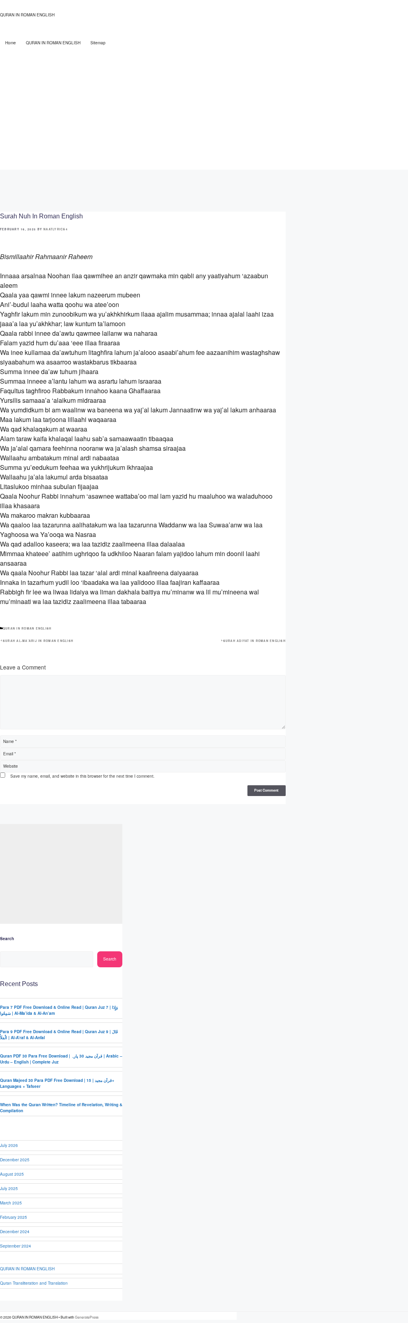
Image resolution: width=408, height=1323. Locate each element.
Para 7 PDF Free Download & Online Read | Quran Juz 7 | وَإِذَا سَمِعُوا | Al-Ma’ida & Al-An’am (59, 1010)
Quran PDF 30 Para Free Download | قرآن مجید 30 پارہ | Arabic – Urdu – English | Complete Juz (61, 1059)
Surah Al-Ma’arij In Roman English (38, 641)
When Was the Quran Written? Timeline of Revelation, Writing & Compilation (61, 1107)
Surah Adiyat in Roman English (254, 641)
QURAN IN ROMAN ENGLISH (27, 15)
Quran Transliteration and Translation (34, 1283)
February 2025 (13, 1217)
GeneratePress (86, 1317)
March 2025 (11, 1203)
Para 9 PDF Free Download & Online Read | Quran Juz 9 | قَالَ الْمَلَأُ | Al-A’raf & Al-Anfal (59, 1034)
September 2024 (15, 1246)
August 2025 (12, 1174)
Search (7, 938)
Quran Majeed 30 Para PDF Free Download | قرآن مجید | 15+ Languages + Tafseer (57, 1083)
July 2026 (9, 1145)
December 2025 (14, 1160)
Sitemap (98, 43)
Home (10, 43)
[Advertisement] (204, 110)
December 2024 (14, 1231)
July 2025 (9, 1188)
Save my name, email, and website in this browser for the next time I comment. (82, 776)
